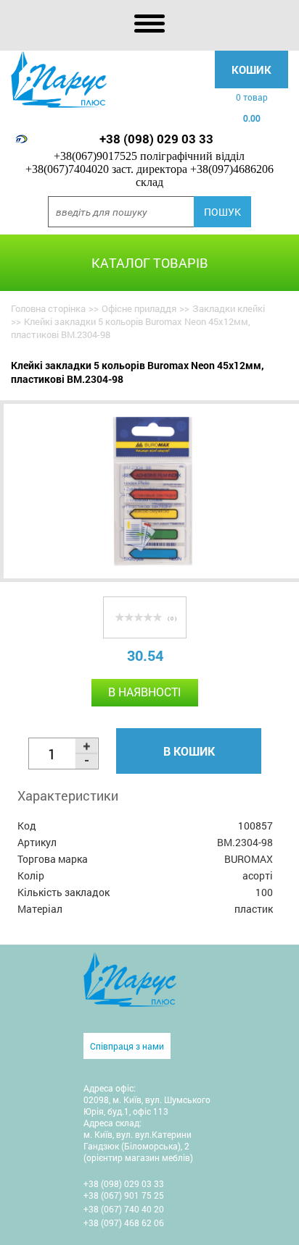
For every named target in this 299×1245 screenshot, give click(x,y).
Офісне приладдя (139, 308)
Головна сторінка (48, 308)
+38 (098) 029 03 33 (156, 138)
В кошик (189, 751)
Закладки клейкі (228, 308)
